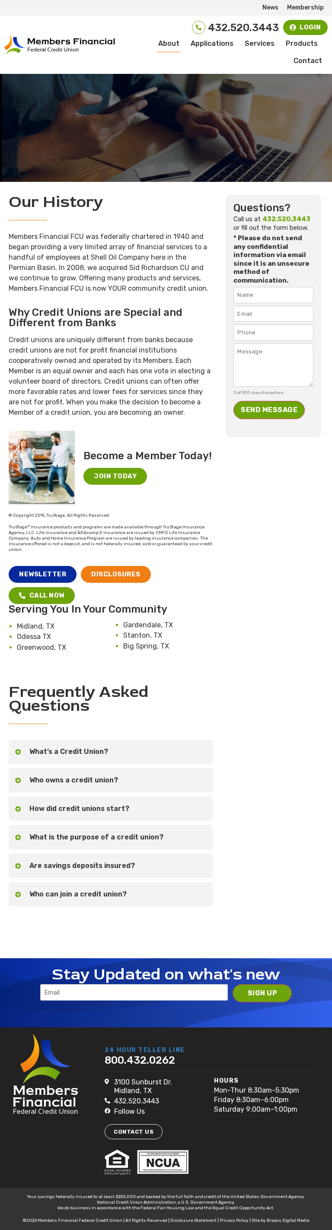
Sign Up (263, 993)
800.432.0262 (140, 1060)
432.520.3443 (243, 28)
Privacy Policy (234, 1220)
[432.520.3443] (198, 27)
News (270, 7)
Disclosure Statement (193, 1220)
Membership (305, 7)
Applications (212, 43)
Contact (308, 61)
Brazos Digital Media (288, 1220)
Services (260, 43)
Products (302, 43)
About (168, 43)
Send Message (269, 410)
